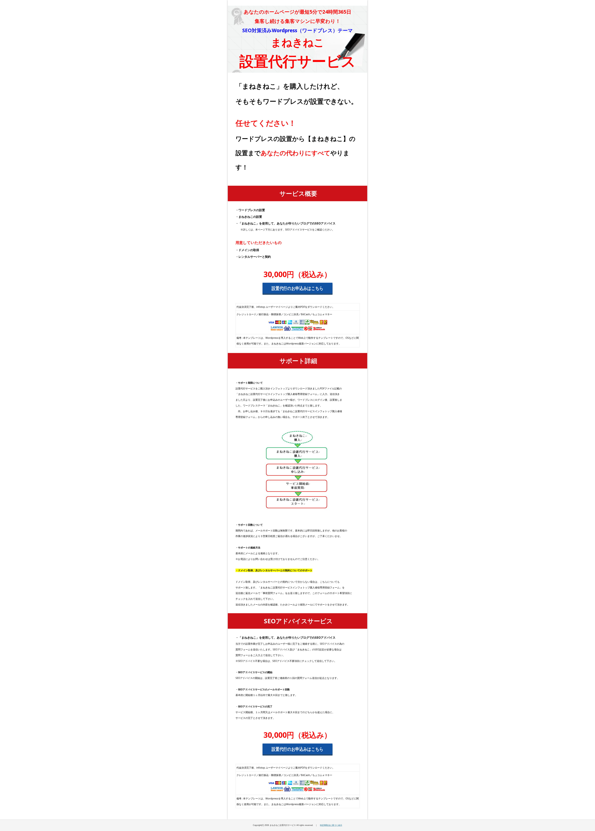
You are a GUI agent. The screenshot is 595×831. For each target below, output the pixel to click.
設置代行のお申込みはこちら (297, 289)
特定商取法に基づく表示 (331, 825)
